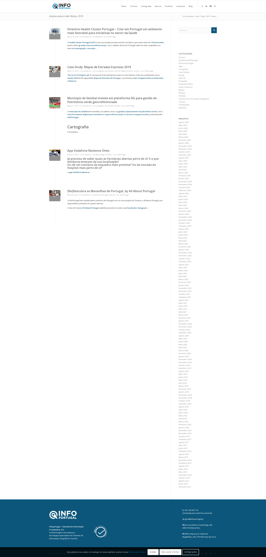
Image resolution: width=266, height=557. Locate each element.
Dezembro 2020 (185, 324)
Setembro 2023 (185, 226)
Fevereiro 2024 (185, 211)
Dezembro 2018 (185, 395)
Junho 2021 (183, 306)
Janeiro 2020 (184, 356)
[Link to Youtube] (211, 6)
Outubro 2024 (184, 187)
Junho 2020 (183, 341)
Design (102, 155)
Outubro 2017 (184, 436)
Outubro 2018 (184, 401)
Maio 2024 (183, 202)
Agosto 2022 (184, 264)
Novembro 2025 (185, 149)
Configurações (190, 552)
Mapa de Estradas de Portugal (107, 78)
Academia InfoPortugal (188, 60)
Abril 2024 (183, 205)
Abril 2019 (183, 383)
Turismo (137, 71)
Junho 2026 (183, 128)
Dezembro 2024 (185, 181)
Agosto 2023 (184, 229)
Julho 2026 (183, 125)
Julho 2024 (183, 196)
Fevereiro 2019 (185, 389)
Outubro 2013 (184, 478)
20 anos (182, 57)
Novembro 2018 (185, 398)
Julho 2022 (183, 267)
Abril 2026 (183, 134)
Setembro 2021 (185, 297)
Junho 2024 (183, 199)
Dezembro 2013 (185, 475)
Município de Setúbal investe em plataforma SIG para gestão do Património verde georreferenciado (112, 100)
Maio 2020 (183, 344)
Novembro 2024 (185, 184)
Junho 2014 (183, 469)
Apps (97, 155)
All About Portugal (101, 195)
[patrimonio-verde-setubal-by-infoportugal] (54, 102)
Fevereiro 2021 (185, 318)
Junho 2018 (183, 412)
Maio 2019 (183, 380)
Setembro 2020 (185, 332)
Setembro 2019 (185, 368)
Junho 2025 (183, 163)
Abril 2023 (183, 241)
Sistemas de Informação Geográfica (194, 99)
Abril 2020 (183, 347)
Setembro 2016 (185, 451)
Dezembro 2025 (185, 146)
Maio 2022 (183, 273)
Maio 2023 (183, 238)
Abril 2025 (183, 169)
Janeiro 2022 (184, 285)
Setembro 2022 (185, 261)
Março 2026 (183, 137)
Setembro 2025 (185, 155)
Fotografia (183, 81)
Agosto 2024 (184, 193)
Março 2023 (183, 243)
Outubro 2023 (184, 223)
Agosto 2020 (184, 335)
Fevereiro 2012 (185, 487)
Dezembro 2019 (185, 359)
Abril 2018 (183, 418)
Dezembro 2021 (185, 288)
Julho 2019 (183, 374)
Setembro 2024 (185, 190)
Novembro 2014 (185, 460)
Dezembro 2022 (185, 252)
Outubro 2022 (184, 258)
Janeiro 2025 (184, 178)
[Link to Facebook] (202, 6)
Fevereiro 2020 (185, 353)
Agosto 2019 (184, 371)
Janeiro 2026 (184, 143)
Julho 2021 (183, 303)
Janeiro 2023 (184, 249)
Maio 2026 (183, 131)
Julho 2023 (183, 232)
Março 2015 (183, 457)
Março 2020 (183, 350)
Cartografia (100, 71)
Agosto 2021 (184, 300)
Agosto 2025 (184, 158)
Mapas (123, 71)
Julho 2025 (183, 161)
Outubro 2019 (184, 365)
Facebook (131, 208)
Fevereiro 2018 (185, 424)
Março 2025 (183, 172)
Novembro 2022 (185, 255)
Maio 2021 (183, 309)
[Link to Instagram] (215, 6)
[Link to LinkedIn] (206, 6)
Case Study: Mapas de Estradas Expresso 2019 (99, 67)
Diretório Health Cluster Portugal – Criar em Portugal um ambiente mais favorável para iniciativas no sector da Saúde (114, 31)
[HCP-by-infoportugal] (54, 33)
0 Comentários (85, 37)
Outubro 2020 (184, 330)
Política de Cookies (137, 552)
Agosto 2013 (184, 481)
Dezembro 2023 (185, 217)
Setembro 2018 (185, 404)
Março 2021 (183, 315)
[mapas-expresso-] (54, 71)
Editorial (117, 71)
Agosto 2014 (184, 466)
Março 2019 (183, 386)
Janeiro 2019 (184, 392)
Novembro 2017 (185, 433)
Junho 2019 (183, 377)
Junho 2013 (183, 484)
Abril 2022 (183, 276)
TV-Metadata (184, 104)
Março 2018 (183, 421)
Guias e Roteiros (186, 87)
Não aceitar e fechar (170, 552)
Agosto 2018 (184, 406)
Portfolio (130, 71)
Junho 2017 (183, 448)
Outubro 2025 (184, 152)
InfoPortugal (111, 37)
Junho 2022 (183, 270)
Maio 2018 (183, 415)
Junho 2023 (183, 235)
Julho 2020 (183, 338)
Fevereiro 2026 (185, 140)
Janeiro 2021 (184, 321)
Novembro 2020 (185, 326)
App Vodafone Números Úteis (88, 151)
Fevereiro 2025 (185, 175)
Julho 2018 (183, 409)
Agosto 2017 (184, 442)
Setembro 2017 (185, 439)
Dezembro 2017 (185, 430)
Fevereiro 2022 (185, 282)
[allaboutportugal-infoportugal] (54, 195)
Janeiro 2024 (184, 214)
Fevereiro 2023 (185, 246)
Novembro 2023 (185, 220)
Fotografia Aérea (186, 84)
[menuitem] (123, 6)
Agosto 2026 (184, 122)
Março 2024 (183, 208)
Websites (99, 37)
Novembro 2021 (185, 291)
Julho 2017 (183, 445)
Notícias (182, 93)
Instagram (142, 208)
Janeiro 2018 (184, 427)
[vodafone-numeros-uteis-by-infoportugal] (54, 155)
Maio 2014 (183, 472)
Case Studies (108, 71)
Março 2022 (183, 279)
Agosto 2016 (184, 454)
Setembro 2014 (185, 463)
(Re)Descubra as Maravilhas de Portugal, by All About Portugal (111, 191)
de (121, 114)
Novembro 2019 (185, 362)
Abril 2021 (183, 312)
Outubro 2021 (184, 294)
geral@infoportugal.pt (194, 519)
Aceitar (153, 552)
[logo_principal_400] (61, 6)
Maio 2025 (183, 166)
